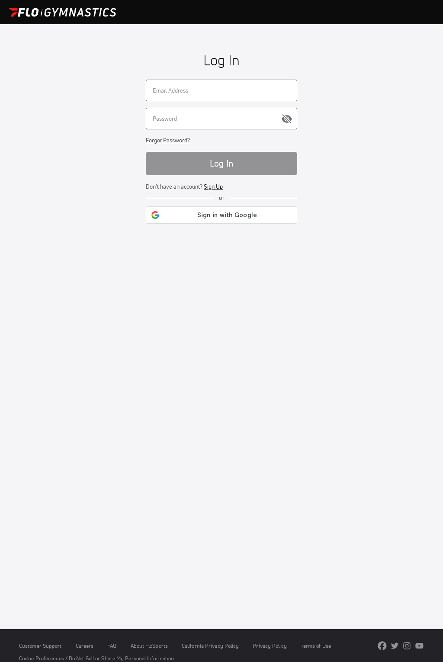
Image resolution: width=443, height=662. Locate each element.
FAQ (111, 646)
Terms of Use (316, 646)
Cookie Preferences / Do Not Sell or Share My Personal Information (96, 658)
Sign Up (213, 186)
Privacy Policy (269, 646)
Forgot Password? (168, 140)
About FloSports (149, 646)
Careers (85, 646)
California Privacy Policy (210, 646)
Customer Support (40, 646)
